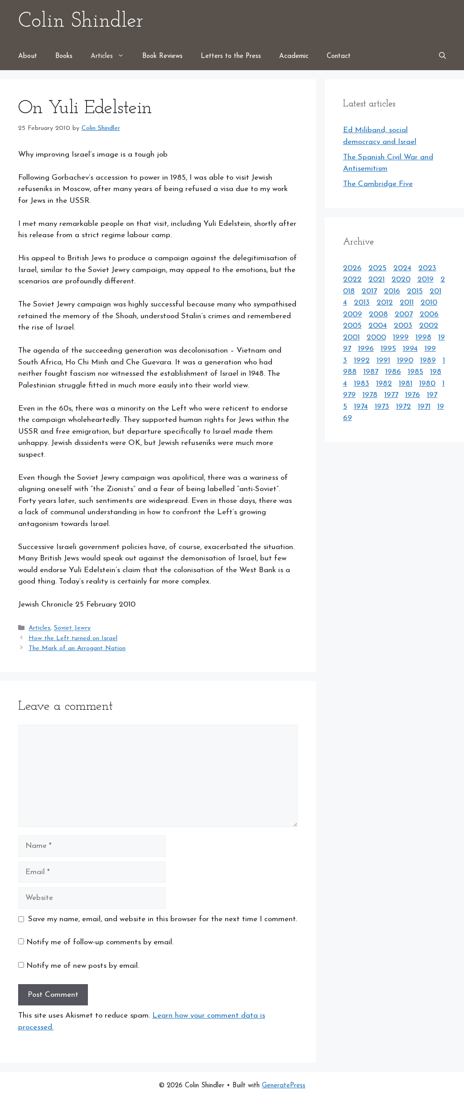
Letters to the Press (231, 56)
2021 (376, 279)
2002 (428, 326)
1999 (401, 337)
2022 (352, 279)
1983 (361, 383)
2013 (362, 302)
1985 (415, 372)
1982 (384, 383)
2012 (385, 302)
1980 (427, 383)
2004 (377, 326)
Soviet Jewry (72, 628)
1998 (423, 337)
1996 (366, 349)
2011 (407, 302)
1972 (403, 407)
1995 (388, 349)
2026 (352, 268)
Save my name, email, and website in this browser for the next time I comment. (162, 919)
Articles (102, 56)
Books (63, 56)
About (27, 56)
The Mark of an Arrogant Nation (77, 648)
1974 (361, 407)
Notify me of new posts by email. (82, 966)
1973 (382, 407)
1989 (428, 360)
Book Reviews (162, 56)
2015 (415, 291)
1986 (393, 372)
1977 (391, 395)
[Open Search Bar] (442, 56)
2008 (378, 314)
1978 (369, 395)
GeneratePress (283, 1085)
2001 (351, 337)
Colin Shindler (80, 21)
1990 (405, 360)
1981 (405, 383)
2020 (401, 279)
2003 (403, 326)
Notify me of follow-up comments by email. (100, 942)
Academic (294, 56)
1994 (410, 349)
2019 (425, 279)
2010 (428, 302)
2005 (352, 326)
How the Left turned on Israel (73, 638)
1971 (424, 407)
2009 (352, 314)
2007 (404, 314)
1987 (370, 372)
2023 (427, 268)
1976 (412, 395)
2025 (377, 268)
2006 (429, 314)
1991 (383, 360)
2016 (392, 291)
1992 (362, 360)
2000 (376, 337)
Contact (339, 56)
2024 (402, 268)
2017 (369, 291)
